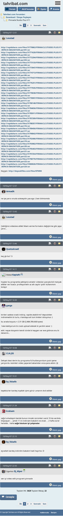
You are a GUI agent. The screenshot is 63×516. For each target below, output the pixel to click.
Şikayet (55, 32)
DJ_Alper (18, 471)
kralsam (10, 411)
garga (9, 305)
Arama (56, 9)
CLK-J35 (10, 353)
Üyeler (43, 9)
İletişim (54, 513)
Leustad (10, 38)
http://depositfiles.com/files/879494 (25, 171)
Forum (12, 9)
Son (44, 25)
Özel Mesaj (59, 32)
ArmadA (10, 191)
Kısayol (50, 32)
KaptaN (16, 274)
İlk (20, 25)
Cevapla (10, 496)
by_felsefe (11, 381)
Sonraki (37, 25)
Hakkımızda (44, 513)
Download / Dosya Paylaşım (18, 17)
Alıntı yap (56, 179)
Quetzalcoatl (12, 249)
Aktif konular (28, 9)
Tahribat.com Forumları (14, 14)
